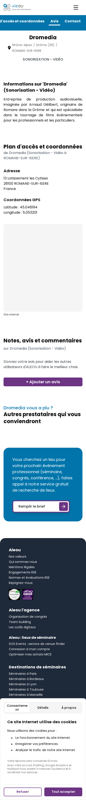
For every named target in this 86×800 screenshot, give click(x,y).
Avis (54, 21)
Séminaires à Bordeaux (26, 679)
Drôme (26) (45, 45)
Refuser (23, 791)
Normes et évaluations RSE (29, 577)
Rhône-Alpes (22, 45)
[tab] (17, 708)
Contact (73, 21)
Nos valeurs (17, 556)
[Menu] (75, 7)
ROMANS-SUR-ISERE (26, 50)
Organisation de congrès (28, 616)
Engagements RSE (22, 572)
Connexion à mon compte (29, 649)
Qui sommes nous (23, 562)
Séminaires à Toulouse (26, 689)
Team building (20, 622)
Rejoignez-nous (21, 583)
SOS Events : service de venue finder (37, 644)
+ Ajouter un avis (43, 382)
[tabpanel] (43, 746)
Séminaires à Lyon (23, 684)
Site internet (11, 314)
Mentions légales (22, 567)
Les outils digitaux (22, 627)
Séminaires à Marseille (26, 695)
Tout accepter (63, 791)
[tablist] (43, 708)
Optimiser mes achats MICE (30, 654)
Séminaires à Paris (23, 673)
